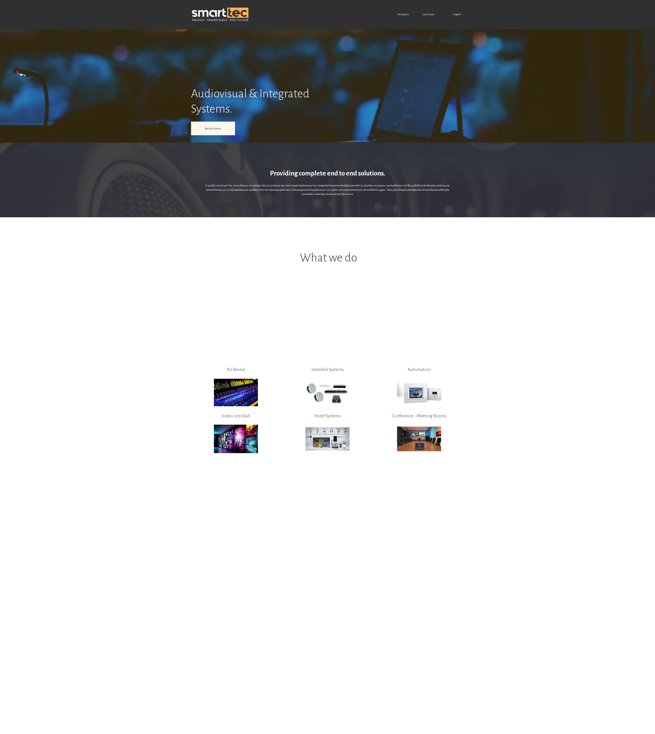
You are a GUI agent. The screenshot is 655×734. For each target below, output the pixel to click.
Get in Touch (428, 14)
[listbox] (456, 14)
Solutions (213, 128)
